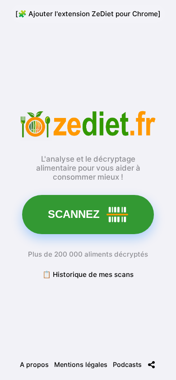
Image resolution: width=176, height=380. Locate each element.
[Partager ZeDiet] (151, 364)
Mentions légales (80, 364)
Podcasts (127, 364)
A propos (34, 364)
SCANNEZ (74, 214)
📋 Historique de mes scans (88, 274)
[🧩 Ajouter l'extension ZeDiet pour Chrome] (88, 13)
